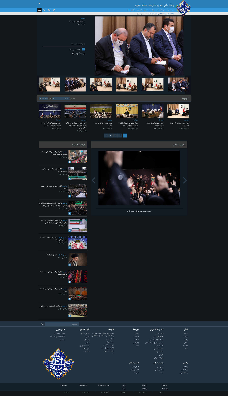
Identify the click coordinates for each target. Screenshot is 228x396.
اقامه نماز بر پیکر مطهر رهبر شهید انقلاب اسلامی (54, 170)
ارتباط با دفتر (134, 362)
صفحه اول (170, 9)
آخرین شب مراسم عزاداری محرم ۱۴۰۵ (139, 211)
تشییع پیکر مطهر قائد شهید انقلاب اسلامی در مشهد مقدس (53, 153)
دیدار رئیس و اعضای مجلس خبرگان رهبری (154, 124)
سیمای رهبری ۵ (52, 254)
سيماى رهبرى (62, 237)
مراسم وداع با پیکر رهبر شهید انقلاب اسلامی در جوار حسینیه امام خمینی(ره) (53, 204)
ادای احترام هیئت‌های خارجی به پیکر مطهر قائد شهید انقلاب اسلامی (54, 221)
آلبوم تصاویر (162, 13)
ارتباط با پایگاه (104, 393)
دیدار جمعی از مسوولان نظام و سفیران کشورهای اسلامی (128, 124)
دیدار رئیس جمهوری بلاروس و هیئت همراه (179, 124)
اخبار (186, 329)
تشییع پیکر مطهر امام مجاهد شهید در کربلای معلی (53, 273)
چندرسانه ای (158, 362)
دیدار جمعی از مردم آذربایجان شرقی (103, 124)
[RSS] (54, 10)
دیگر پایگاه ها (66, 393)
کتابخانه (111, 329)
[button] (39, 10)
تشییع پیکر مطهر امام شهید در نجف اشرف (53, 290)
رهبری (185, 362)
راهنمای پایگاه (142, 393)
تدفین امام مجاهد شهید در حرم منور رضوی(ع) (53, 238)
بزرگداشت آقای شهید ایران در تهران (51, 306)
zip (74, 53)
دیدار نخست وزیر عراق (77, 21)
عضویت (123, 393)
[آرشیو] (101, 354)
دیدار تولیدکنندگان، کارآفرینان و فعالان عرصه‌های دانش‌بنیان (51, 124)
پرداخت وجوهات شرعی (145, 9)
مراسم (65, 152)
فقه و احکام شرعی (156, 329)
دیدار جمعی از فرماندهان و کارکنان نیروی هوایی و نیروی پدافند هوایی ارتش (75, 125)
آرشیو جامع (131, 9)
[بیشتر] (83, 49)
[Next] (106, 135)
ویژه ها (136, 329)
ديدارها (154, 13)
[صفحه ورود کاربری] (39, 3)
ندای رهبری (60, 329)
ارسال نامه (160, 9)
